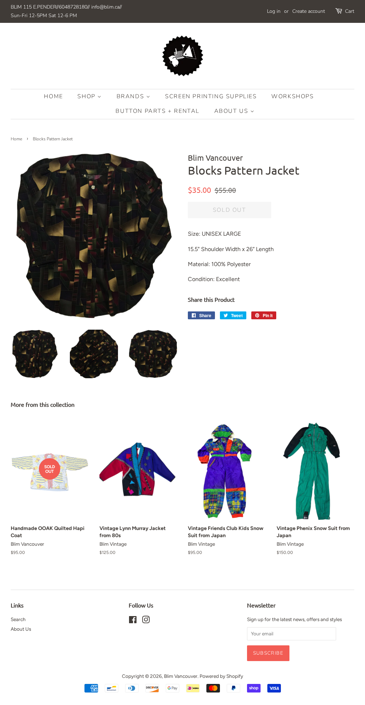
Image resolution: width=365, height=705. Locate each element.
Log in (274, 11)
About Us (232, 111)
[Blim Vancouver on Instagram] (146, 621)
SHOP (87, 96)
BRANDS (131, 96)
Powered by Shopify (221, 676)
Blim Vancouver (180, 676)
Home (53, 96)
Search (18, 619)
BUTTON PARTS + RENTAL (157, 111)
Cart (349, 11)
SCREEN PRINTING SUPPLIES (211, 96)
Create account (308, 11)
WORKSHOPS (292, 96)
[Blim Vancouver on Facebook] (133, 621)
